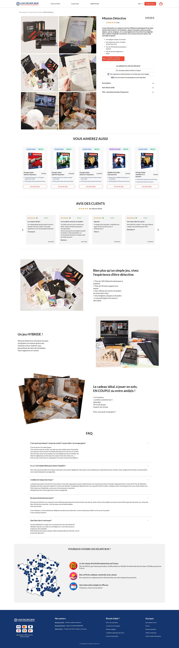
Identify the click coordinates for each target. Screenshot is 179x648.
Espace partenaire (150, 629)
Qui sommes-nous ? (151, 622)
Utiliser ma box (150, 4)
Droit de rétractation (112, 636)
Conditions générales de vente (115, 633)
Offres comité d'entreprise (153, 636)
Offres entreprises (150, 633)
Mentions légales (111, 629)
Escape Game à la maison (36, 12)
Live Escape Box (23, 12)
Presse (147, 626)
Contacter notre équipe (113, 626)
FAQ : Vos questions (112, 622)
